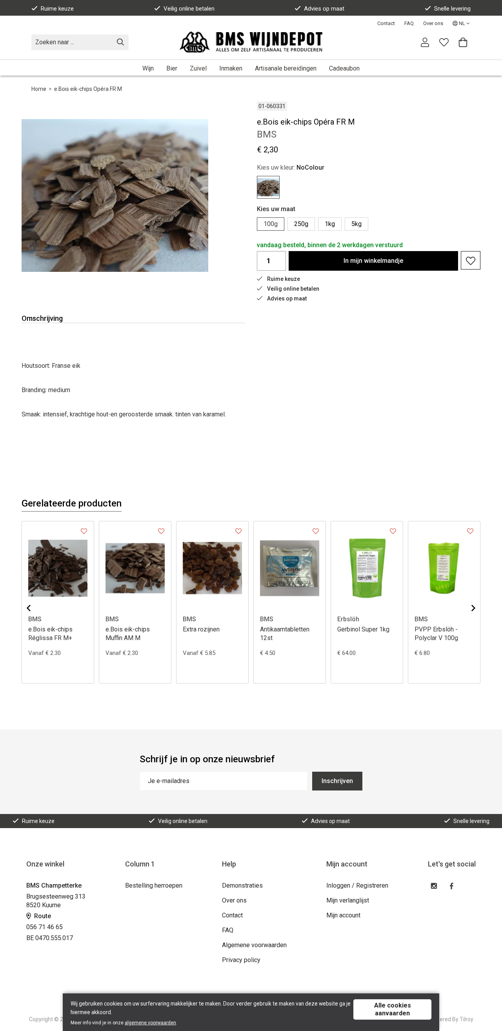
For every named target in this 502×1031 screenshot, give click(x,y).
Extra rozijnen (201, 629)
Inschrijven (337, 781)
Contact (386, 23)
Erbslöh (348, 619)
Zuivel (198, 68)
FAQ (409, 23)
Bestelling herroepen (153, 885)
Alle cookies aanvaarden (392, 1009)
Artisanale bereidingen (285, 68)
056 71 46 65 (44, 927)
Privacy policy (241, 960)
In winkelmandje (373, 260)
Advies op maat (324, 8)
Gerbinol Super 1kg (363, 629)
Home (38, 89)
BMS (35, 619)
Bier (171, 68)
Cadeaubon (344, 68)
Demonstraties (242, 885)
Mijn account (343, 915)
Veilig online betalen (189, 8)
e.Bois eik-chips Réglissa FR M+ (50, 634)
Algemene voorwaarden (254, 945)
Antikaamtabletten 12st (284, 634)
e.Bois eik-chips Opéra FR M (88, 89)
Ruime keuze (57, 8)
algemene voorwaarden (150, 1023)
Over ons (433, 23)
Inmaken (230, 68)
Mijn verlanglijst (347, 900)
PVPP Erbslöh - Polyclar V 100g (436, 634)
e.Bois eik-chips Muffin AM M (127, 634)
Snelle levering (452, 8)
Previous (34, 608)
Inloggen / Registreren (357, 885)
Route (42, 916)
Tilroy (466, 1019)
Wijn (148, 68)
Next (467, 608)
